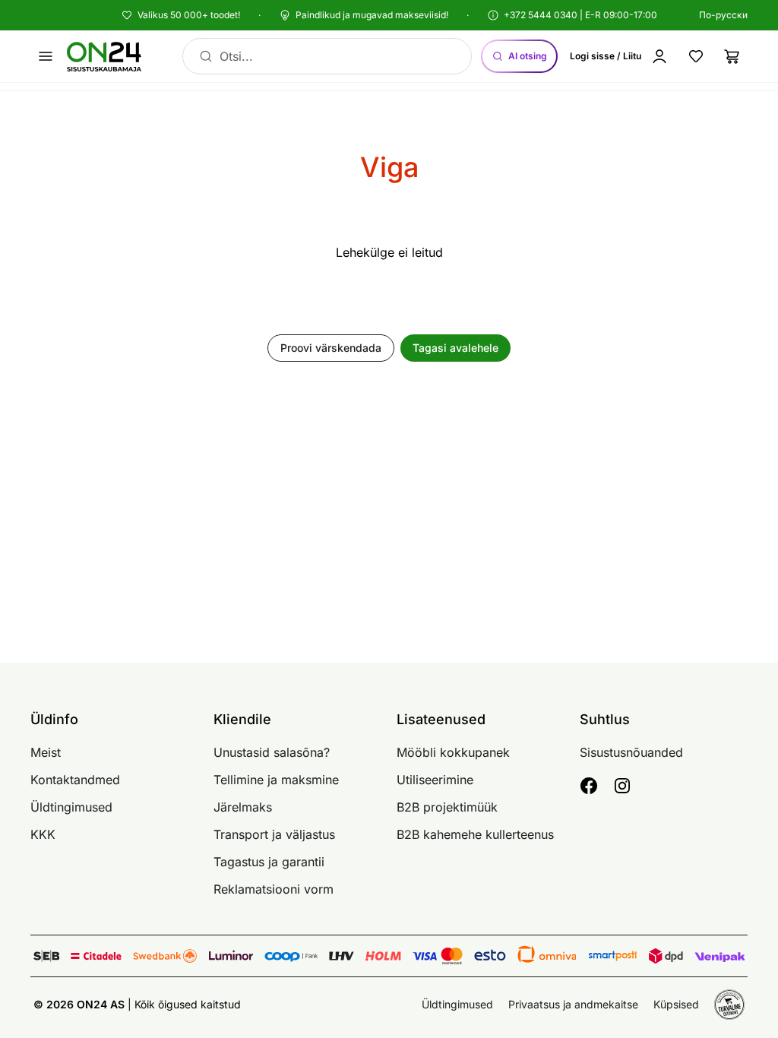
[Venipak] (719, 956)
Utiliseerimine (435, 779)
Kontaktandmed (75, 779)
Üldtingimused (71, 807)
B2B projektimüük (447, 807)
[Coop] (291, 956)
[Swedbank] (165, 956)
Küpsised (676, 1004)
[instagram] (622, 786)
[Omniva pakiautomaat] (547, 956)
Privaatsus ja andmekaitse (573, 1004)
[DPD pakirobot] (666, 956)
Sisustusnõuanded (631, 752)
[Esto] (489, 956)
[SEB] (46, 956)
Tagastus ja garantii (268, 861)
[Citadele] (96, 956)
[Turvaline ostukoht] (729, 1004)
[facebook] (589, 786)
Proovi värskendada (330, 347)
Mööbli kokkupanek (453, 752)
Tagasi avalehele (455, 347)
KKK (42, 834)
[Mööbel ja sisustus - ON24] (112, 56)
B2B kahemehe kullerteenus (475, 834)
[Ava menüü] (45, 56)
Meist (45, 752)
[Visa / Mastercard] (438, 956)
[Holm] (383, 956)
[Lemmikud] (696, 56)
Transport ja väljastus (274, 834)
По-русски (723, 15)
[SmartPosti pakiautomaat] (612, 956)
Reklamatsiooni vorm (273, 889)
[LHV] (341, 956)
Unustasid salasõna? (271, 752)
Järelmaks (242, 807)
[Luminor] (231, 956)
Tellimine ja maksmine (276, 779)
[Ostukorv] (732, 56)
